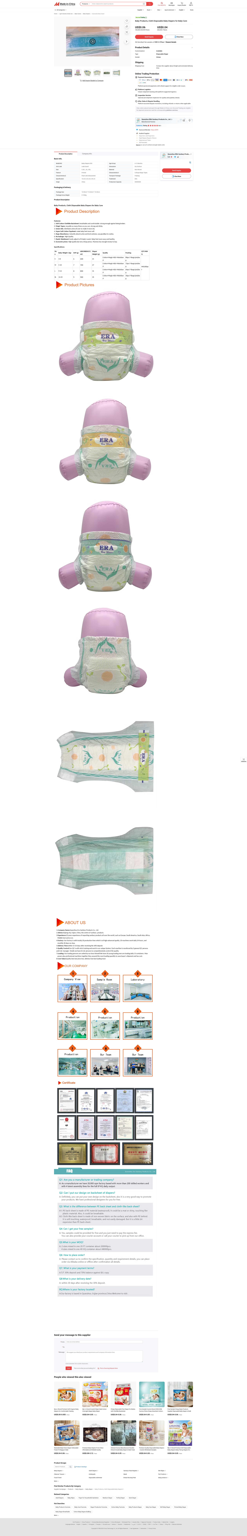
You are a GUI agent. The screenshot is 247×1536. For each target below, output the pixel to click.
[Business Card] (190, 162)
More (55, 1515)
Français (98, 1524)
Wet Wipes (161, 1471)
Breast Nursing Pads (130, 1477)
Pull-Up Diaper (120, 1498)
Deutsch (120, 1524)
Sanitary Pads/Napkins (130, 1471)
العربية (133, 1524)
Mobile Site (165, 1522)
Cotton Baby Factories (118, 1507)
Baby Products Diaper (135, 1507)
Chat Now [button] (180, 37)
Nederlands (127, 1524)
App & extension (169, 10)
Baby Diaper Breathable (63, 1512)
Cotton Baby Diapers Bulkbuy (82, 1512)
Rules (191, 10)
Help (158, 10)
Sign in (191, 5)
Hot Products (76, 1522)
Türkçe (161, 1524)
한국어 (139, 1524)
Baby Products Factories (63, 1507)
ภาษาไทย (155, 1524)
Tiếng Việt (167, 1524)
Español (84, 1524)
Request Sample (171, 42)
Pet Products (162, 1474)
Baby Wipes (71, 1498)
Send (68, 1368)
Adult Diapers (93, 1471)
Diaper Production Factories (99, 1507)
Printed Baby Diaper (180, 1507)
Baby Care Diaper (151, 1507)
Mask (125, 1474)
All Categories (61, 10)
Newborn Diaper (107, 1498)
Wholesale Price (126, 1522)
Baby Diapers (86, 13)
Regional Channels (146, 1522)
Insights (172, 1522)
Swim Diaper (132, 1498)
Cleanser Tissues (59, 1474)
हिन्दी (149, 1524)
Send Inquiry (149, 37)
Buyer (148, 10)
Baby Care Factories (80, 1507)
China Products (86, 1522)
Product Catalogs (81, 1467)
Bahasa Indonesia (177, 1524)
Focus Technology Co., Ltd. (111, 1528)
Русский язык (106, 1524)
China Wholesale (115, 1522)
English (78, 1524)
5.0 (169, 157)
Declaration (143, 1528)
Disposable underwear (95, 1477)
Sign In (138, 145)
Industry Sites (135, 1522)
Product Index (156, 1522)
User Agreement (134, 1528)
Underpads (92, 1474)
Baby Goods (78, 13)
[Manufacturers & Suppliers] (64, 4)
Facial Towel (57, 1477)
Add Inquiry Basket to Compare (92, 80)
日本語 (144, 1524)
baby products (162, 1477)
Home (55, 13)
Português (91, 1524)
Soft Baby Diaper (165, 1507)
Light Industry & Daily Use (66, 13)
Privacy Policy (152, 1528)
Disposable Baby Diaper (98, 13)
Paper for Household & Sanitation (89, 1498)
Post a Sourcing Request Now (108, 1368)
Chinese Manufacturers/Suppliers (100, 1522)
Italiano (114, 1524)
